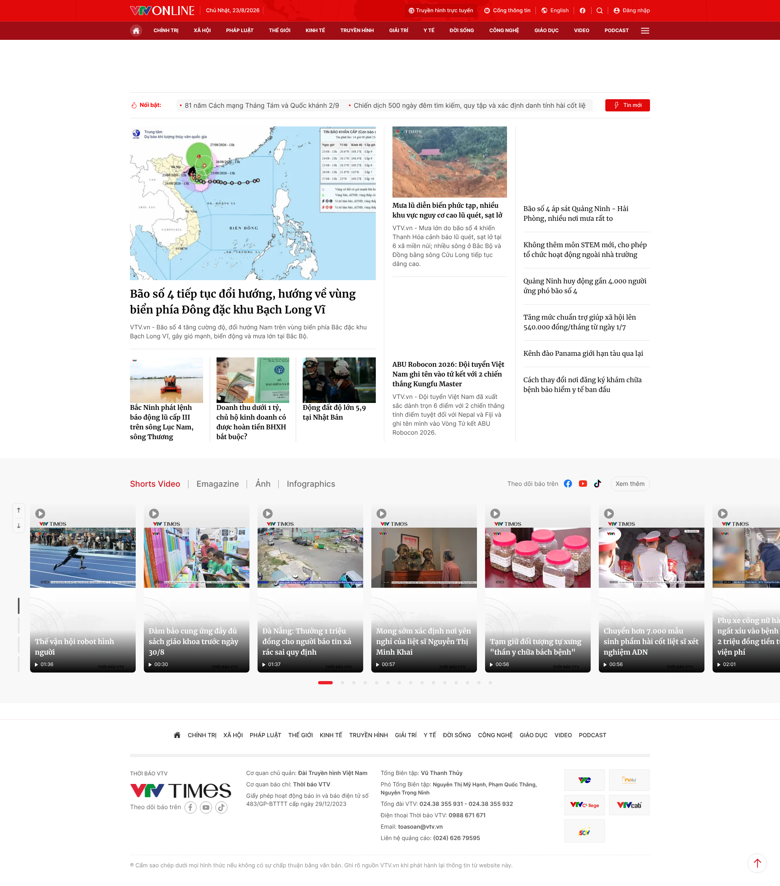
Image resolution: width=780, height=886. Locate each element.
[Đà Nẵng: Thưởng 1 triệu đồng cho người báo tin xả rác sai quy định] (310, 588)
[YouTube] (583, 484)
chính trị (166, 30)
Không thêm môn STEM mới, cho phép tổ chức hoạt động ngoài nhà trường (585, 250)
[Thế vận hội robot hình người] (83, 588)
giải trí (398, 30)
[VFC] (584, 780)
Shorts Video (155, 484)
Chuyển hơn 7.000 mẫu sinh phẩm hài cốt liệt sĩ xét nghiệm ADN (651, 642)
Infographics (311, 484)
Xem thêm (630, 484)
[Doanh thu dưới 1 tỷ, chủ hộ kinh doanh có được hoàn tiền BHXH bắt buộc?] (253, 380)
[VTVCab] (629, 805)
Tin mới (632, 105)
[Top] (757, 863)
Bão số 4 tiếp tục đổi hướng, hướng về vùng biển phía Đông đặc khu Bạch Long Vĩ (242, 302)
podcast (617, 30)
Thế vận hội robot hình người (74, 647)
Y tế (428, 30)
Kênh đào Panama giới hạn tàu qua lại (584, 354)
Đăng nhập (636, 10)
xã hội (202, 30)
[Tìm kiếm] (602, 10)
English (559, 10)
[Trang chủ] (136, 30)
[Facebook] (568, 484)
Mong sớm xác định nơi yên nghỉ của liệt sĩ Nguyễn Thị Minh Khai (423, 642)
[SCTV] (584, 830)
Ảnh (263, 484)
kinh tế (315, 30)
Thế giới (279, 30)
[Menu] (645, 31)
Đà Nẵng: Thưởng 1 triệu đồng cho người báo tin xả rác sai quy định (306, 642)
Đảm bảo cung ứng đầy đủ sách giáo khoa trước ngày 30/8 (193, 642)
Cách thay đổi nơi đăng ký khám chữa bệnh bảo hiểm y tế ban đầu (583, 385)
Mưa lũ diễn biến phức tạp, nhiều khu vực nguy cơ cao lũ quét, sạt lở (447, 211)
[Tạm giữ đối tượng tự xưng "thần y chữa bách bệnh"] (538, 588)
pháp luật (240, 30)
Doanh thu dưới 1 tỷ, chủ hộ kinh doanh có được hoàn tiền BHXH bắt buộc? (251, 422)
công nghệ (504, 30)
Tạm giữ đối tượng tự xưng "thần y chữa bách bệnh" (535, 647)
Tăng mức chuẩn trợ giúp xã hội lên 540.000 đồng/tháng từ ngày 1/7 (580, 322)
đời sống (462, 30)
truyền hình (357, 30)
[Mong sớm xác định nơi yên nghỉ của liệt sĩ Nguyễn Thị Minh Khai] (424, 588)
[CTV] (584, 805)
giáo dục (547, 30)
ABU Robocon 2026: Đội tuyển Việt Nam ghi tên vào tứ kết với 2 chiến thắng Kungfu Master (448, 374)
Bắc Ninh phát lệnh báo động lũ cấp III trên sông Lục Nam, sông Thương (162, 422)
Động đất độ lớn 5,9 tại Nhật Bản (334, 413)
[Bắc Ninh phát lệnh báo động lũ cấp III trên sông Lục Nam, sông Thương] (166, 380)
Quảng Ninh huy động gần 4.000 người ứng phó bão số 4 (585, 286)
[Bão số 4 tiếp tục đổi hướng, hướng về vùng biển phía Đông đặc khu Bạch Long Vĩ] (253, 203)
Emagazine (218, 484)
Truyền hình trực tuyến (444, 10)
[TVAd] (629, 780)
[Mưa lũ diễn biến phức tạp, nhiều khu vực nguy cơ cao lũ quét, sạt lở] (449, 162)
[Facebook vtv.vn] (585, 10)
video (581, 30)
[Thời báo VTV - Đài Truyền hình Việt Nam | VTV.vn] (162, 10)
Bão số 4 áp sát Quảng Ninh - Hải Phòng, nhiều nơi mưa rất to (576, 214)
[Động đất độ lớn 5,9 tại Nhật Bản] (339, 380)
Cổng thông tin (512, 10)
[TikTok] (597, 484)
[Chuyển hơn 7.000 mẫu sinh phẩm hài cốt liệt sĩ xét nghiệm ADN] (651, 588)
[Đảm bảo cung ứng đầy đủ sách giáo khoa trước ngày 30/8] (196, 588)
